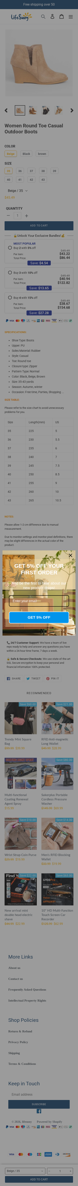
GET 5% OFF (39, 617)
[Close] (71, 555)
